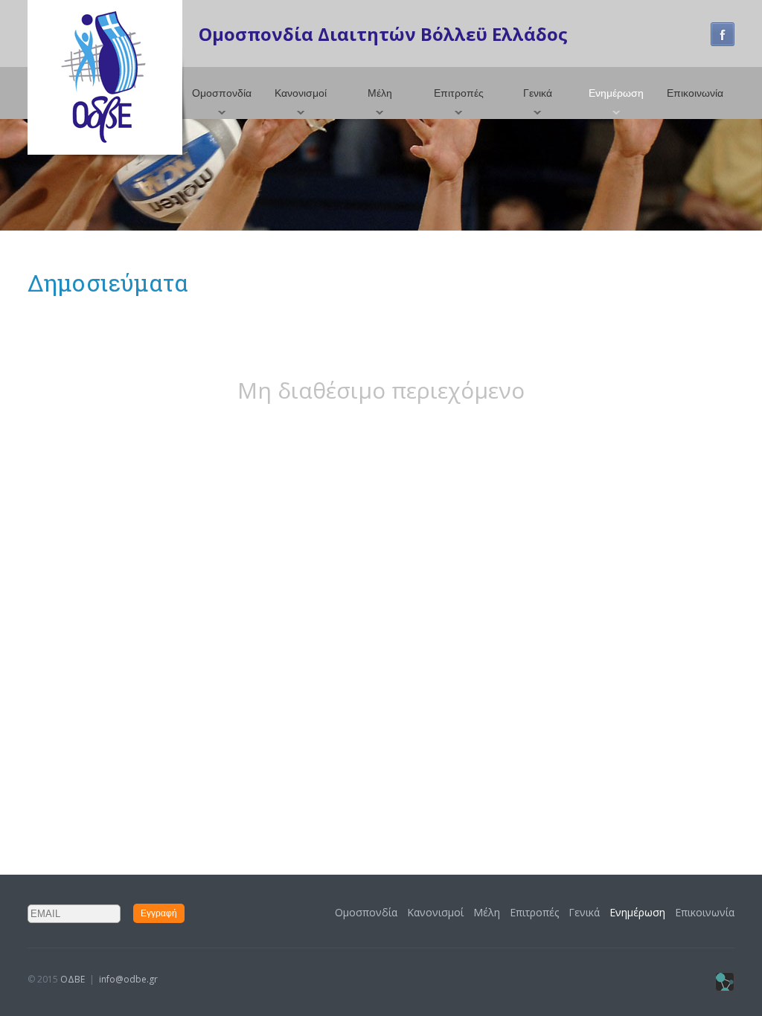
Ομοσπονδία (222, 93)
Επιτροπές (459, 93)
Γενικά (537, 93)
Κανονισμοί (301, 93)
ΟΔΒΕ (72, 979)
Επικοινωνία (695, 93)
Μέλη (380, 93)
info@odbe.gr (128, 979)
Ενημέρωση (616, 93)
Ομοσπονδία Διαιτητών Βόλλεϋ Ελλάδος (383, 34)
